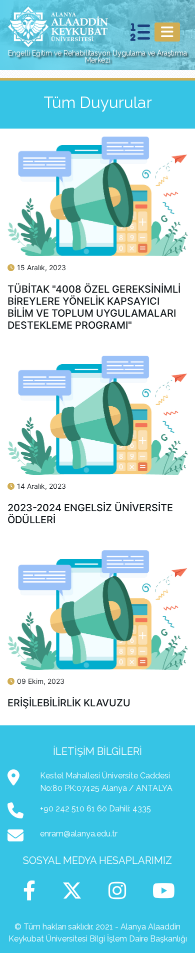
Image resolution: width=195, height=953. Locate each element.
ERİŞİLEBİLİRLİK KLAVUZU (69, 703)
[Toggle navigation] (167, 32)
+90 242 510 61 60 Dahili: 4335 (95, 808)
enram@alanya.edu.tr (79, 833)
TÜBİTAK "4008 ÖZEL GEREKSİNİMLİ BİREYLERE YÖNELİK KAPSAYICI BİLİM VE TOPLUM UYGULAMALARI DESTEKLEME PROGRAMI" (94, 307)
